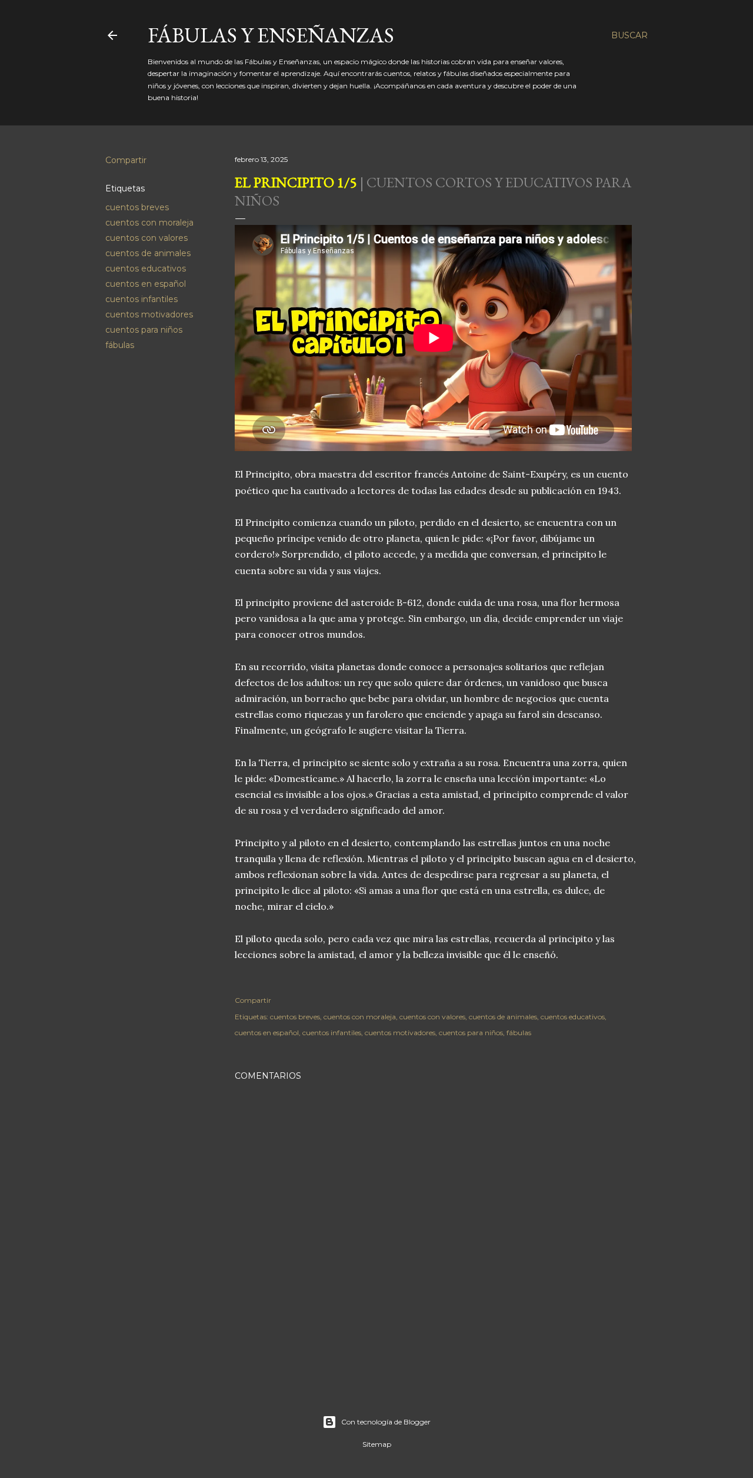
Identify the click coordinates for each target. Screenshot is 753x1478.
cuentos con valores (146, 238)
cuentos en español (145, 284)
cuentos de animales (148, 253)
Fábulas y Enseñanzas (271, 35)
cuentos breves (137, 207)
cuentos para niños (143, 329)
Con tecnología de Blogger (386, 1421)
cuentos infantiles (141, 299)
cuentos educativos (145, 268)
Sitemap (376, 1444)
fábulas (119, 345)
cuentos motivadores (149, 314)
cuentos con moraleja (149, 222)
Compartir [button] (125, 160)
